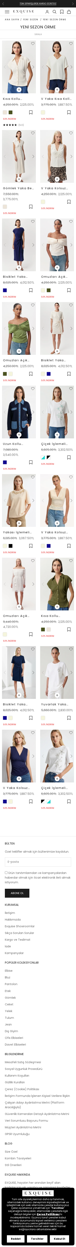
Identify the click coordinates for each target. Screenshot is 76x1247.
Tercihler (37, 1239)
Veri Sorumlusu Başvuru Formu (26, 1121)
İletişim (10, 913)
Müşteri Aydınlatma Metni (23, 1127)
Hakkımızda (13, 920)
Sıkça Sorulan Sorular (19, 933)
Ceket (9, 1004)
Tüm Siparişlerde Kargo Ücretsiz (38, 3)
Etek (8, 991)
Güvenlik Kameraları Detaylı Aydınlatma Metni (37, 1114)
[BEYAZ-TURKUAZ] (43, 457)
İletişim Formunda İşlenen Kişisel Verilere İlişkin (37, 1096)
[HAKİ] (10, 112)
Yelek (8, 1011)
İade (8, 946)
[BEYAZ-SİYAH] (48, 457)
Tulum (9, 1018)
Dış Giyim (11, 1031)
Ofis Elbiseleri (14, 1038)
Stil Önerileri (13, 1165)
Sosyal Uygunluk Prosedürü (23, 1069)
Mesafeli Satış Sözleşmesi (23, 1062)
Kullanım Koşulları (17, 1076)
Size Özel (11, 1152)
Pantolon (11, 984)
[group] (19, 67)
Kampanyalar (14, 953)
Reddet (16, 1239)
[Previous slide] (5, 67)
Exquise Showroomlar (20, 926)
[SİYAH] (10, 546)
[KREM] (43, 290)
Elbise (9, 971)
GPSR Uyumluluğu (17, 1134)
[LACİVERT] (5, 290)
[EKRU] (43, 112)
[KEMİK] (5, 112)
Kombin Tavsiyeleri (18, 1158)
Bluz (7, 977)
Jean (8, 1024)
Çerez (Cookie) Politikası (22, 1089)
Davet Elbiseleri (15, 1045)
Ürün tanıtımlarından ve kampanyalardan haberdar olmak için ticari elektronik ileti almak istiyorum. (38, 877)
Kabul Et (59, 1239)
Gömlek (10, 998)
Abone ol (17, 893)
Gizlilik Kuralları (15, 1082)
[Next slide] (33, 67)
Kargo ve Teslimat (17, 940)
